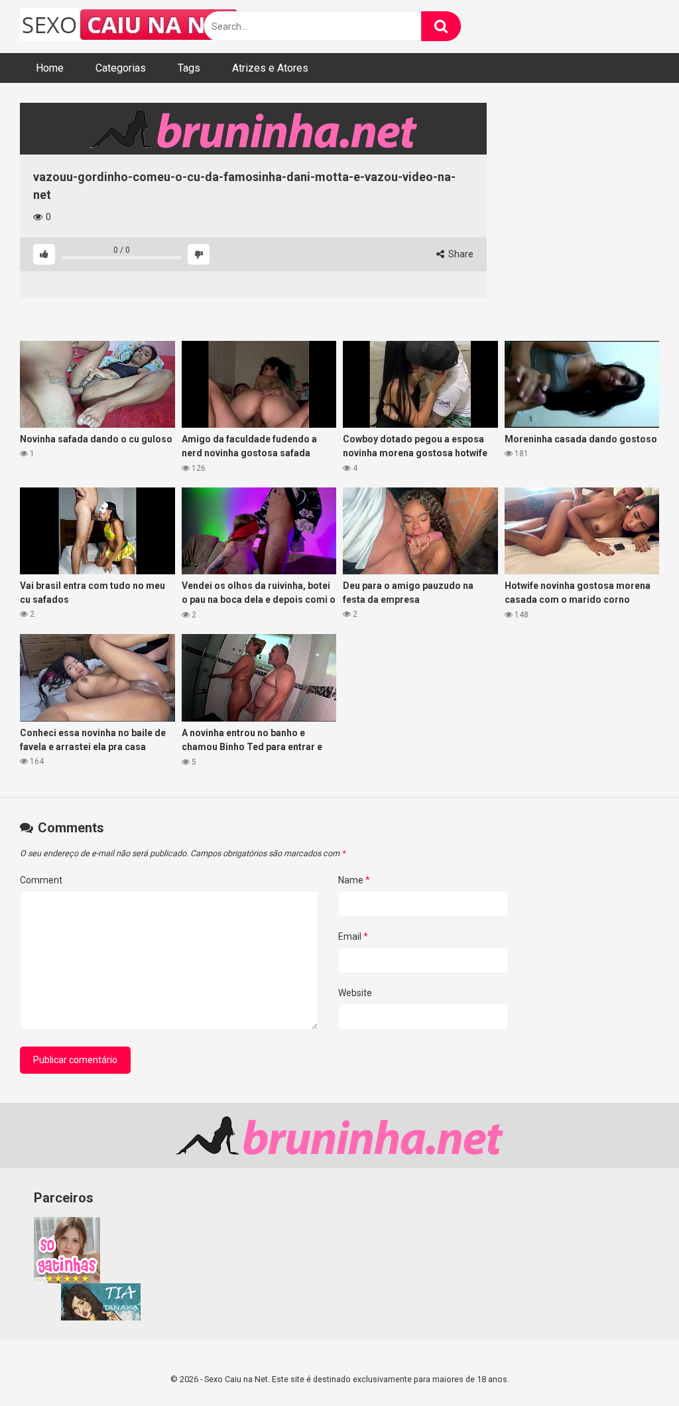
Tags (189, 68)
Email (353, 936)
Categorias (120, 68)
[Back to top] (634, 1365)
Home (50, 68)
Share (459, 254)
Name (354, 880)
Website (355, 993)
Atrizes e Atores (270, 68)
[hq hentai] (101, 1317)
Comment (41, 880)
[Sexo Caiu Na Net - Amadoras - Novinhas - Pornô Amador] (129, 26)
